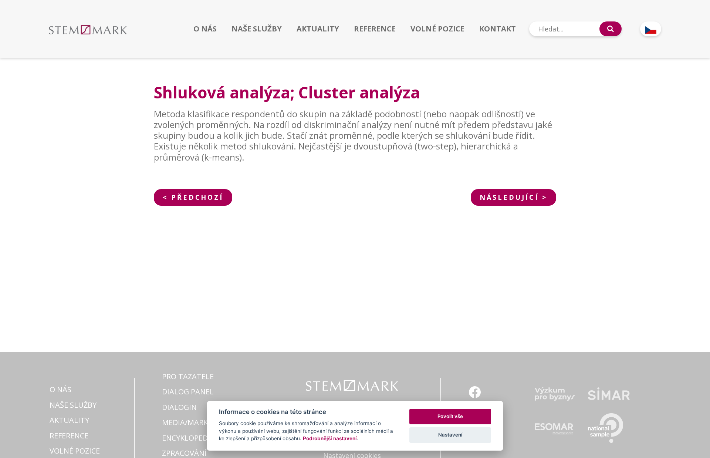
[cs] (650, 28)
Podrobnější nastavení (330, 438)
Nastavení (450, 435)
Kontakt (497, 29)
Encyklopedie (188, 438)
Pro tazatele (188, 376)
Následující (509, 197)
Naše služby (256, 29)
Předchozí (197, 197)
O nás (205, 29)
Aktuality (318, 29)
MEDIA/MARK (185, 422)
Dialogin (179, 407)
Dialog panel (188, 392)
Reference (375, 29)
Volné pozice (437, 29)
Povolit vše (450, 416)
